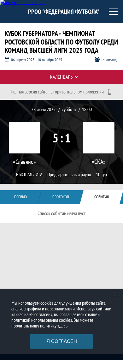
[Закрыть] (117, 294)
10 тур (101, 174)
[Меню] (113, 11)
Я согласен (61, 341)
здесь (62, 325)
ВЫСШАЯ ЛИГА (29, 174)
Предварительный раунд (69, 174)
